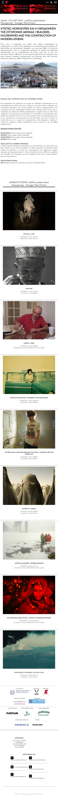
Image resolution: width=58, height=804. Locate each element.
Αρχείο (4, 20)
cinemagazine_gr (37, 778)
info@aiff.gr (21, 747)
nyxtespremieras (21, 767)
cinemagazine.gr (18, 776)
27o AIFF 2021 (16, 20)
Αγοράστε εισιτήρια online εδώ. (11, 128)
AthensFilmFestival (19, 760)
